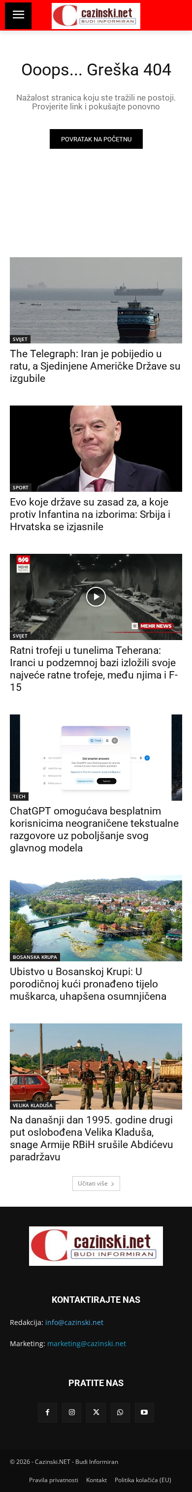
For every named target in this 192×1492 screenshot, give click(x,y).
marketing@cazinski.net (86, 1343)
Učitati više (93, 1183)
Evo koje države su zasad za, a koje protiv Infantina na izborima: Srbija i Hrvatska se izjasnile (90, 514)
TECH (19, 796)
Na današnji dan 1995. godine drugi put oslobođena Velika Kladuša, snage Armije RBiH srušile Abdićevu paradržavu (91, 1138)
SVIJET (20, 339)
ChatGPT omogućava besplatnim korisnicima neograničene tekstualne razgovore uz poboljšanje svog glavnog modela (94, 829)
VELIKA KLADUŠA (33, 1105)
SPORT (21, 487)
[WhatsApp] (120, 1412)
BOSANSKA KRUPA (35, 956)
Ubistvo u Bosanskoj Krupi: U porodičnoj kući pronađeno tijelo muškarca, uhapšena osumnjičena (88, 984)
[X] (95, 1412)
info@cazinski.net (74, 1322)
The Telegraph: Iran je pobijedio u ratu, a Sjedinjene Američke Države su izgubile (95, 366)
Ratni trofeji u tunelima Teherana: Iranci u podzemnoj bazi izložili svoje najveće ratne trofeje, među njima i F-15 (94, 668)
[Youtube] (144, 1412)
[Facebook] (47, 1412)
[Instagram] (71, 1412)
